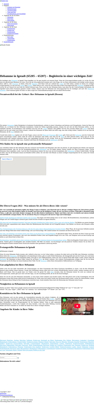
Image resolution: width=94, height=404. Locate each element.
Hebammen (10, 125)
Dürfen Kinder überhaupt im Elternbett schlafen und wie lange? (18, 217)
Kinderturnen (11, 28)
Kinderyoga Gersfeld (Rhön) (50, 347)
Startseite (6, 4)
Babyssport (10, 25)
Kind (12, 132)
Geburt (61, 84)
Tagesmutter (10, 38)
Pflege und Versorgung (49, 135)
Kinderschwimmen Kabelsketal (65, 348)
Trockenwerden (11, 10)
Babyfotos (10, 19)
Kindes (30, 85)
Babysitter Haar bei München (58, 342)
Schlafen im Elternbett (13, 7)
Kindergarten (11, 40)
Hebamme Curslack (88, 347)
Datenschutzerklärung (6, 395)
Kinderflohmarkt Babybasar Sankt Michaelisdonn (14, 348)
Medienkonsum (11, 9)
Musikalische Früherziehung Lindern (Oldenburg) (56, 343)
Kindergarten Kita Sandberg (32, 347)
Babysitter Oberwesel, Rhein (23, 345)
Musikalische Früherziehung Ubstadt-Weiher (13, 342)
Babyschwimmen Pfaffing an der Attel (34, 350)
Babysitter (10, 37)
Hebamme (10, 17)
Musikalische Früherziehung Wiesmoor (11, 347)
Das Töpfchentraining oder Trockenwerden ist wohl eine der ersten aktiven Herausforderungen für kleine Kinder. (33, 229)
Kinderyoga (10, 30)
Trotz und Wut (11, 12)
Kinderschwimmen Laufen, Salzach (71, 347)
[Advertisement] (47, 59)
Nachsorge (78, 135)
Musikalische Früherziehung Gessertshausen (42, 348)
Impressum (3, 393)
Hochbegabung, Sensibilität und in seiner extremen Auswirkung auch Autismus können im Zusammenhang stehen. (33, 240)
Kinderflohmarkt (8, 42)
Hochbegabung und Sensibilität (16, 14)
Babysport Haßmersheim (7, 345)
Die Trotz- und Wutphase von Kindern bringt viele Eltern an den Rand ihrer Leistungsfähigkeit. (27, 233)
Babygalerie (10, 20)
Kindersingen (11, 32)
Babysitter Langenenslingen (32, 343)
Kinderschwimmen (12, 33)
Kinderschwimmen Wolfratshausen (83, 343)
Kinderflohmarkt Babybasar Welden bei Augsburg (48, 345)
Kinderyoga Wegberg (87, 345)
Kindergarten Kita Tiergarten (72, 345)
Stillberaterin (54, 140)
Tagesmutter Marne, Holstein (14, 350)
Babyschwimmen (12, 23)
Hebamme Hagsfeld (73, 342)
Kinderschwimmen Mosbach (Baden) (38, 342)
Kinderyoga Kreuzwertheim (14, 343)
